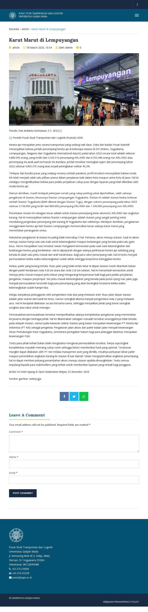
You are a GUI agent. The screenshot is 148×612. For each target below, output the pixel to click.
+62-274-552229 (20, 573)
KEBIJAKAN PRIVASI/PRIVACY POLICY (121, 601)
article (25, 29)
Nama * (13, 457)
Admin (69, 47)
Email (12, 472)
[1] (60, 130)
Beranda (14, 29)
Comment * (16, 431)
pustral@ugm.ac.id (22, 577)
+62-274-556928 (20, 569)
